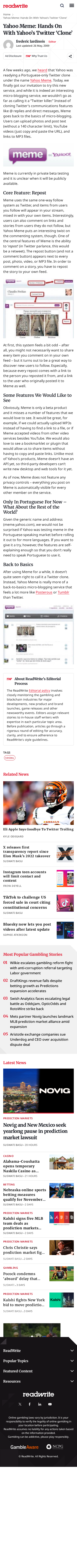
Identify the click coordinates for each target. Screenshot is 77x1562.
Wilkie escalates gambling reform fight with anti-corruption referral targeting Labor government (41, 967)
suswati (8, 1285)
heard (42, 70)
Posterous (44, 592)
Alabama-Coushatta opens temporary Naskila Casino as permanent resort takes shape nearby (21, 1171)
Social (9, 757)
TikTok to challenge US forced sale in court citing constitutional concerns (26, 902)
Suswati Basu (13, 1145)
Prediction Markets (18, 1118)
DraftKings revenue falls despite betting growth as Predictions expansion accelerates (36, 985)
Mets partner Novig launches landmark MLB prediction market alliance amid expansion (42, 1021)
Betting (9, 1184)
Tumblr (63, 592)
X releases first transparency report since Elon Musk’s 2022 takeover (26, 851)
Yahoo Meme (40, 80)
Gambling (10, 1267)
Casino (8, 1156)
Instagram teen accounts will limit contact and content (24, 876)
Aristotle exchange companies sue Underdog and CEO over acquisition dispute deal (39, 1039)
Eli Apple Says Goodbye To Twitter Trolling (38, 829)
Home (6, 14)
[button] (62, 5)
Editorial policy (39, 690)
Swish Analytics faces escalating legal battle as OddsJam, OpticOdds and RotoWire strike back (40, 1003)
